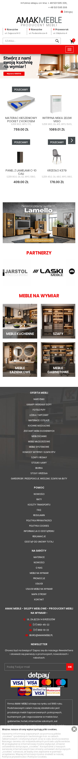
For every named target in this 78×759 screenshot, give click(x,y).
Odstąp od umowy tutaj (39, 541)
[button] (3, 66)
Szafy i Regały (39, 457)
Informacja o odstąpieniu (39, 531)
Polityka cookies (39, 525)
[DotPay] (39, 675)
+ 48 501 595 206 (57, 3)
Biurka (39, 468)
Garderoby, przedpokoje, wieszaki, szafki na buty (39, 478)
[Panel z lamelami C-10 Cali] (21, 156)
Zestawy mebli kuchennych (39, 430)
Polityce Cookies (37, 756)
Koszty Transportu (39, 504)
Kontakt (39, 599)
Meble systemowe (39, 446)
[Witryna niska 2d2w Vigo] (57, 103)
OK (70, 667)
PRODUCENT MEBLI (39, 21)
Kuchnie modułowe (39, 425)
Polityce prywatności (14, 756)
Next (71, 140)
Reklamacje (39, 536)
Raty (39, 499)
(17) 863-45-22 (41, 624)
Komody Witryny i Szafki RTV (39, 452)
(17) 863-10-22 (41, 629)
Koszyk (73, 40)
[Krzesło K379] (57, 156)
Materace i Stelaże (39, 420)
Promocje (39, 578)
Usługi (39, 583)
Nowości (39, 494)
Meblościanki (39, 436)
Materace (39, 557)
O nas (39, 567)
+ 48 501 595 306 (57, 7)
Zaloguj (68, 11)
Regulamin (39, 515)
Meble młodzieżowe (39, 441)
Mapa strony (39, 594)
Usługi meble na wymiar (39, 588)
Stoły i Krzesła (39, 473)
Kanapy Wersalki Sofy (39, 404)
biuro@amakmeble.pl (41, 635)
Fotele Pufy (39, 409)
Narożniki (39, 399)
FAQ (39, 509)
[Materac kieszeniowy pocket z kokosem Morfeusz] (21, 103)
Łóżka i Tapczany (39, 415)
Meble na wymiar (39, 573)
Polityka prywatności (39, 520)
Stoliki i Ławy (39, 462)
